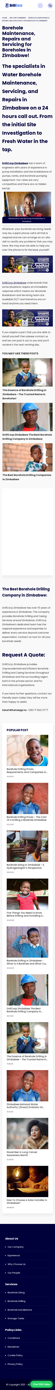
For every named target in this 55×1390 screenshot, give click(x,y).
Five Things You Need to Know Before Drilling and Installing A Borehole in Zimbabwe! (25, 914)
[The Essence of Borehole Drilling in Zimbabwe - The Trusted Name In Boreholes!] (27, 1037)
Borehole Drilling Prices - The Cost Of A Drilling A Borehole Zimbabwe (27, 819)
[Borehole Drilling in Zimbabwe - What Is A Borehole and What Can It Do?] (27, 942)
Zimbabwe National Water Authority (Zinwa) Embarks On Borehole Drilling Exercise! (25, 1106)
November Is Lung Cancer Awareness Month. (22, 1154)
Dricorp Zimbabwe (18, 18)
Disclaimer (13, 1346)
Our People (14, 1272)
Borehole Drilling (16, 1301)
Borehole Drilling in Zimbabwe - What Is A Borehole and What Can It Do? (27, 962)
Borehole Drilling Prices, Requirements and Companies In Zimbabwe (26, 771)
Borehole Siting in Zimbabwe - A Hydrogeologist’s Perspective (25, 866)
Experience (14, 1255)
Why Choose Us (17, 1264)
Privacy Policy (15, 1364)
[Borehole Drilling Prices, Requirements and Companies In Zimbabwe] (27, 750)
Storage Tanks (16, 1318)
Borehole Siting (16, 1292)
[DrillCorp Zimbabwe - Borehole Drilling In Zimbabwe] (13, 5)
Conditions (14, 1338)
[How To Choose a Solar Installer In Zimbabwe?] (27, 1181)
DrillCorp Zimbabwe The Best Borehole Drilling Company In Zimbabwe (24, 1010)
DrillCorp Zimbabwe (14, 283)
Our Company (16, 1246)
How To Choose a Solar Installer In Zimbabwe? (27, 1202)
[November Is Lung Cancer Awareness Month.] (27, 1133)
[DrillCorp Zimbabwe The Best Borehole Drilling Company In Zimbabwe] (27, 989)
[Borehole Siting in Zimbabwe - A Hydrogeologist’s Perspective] (27, 846)
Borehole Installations (20, 1309)
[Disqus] (27, 531)
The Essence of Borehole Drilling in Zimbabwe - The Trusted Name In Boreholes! (27, 1058)
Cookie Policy (15, 1355)
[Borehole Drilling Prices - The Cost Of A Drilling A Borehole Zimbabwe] (27, 798)
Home (4, 18)
